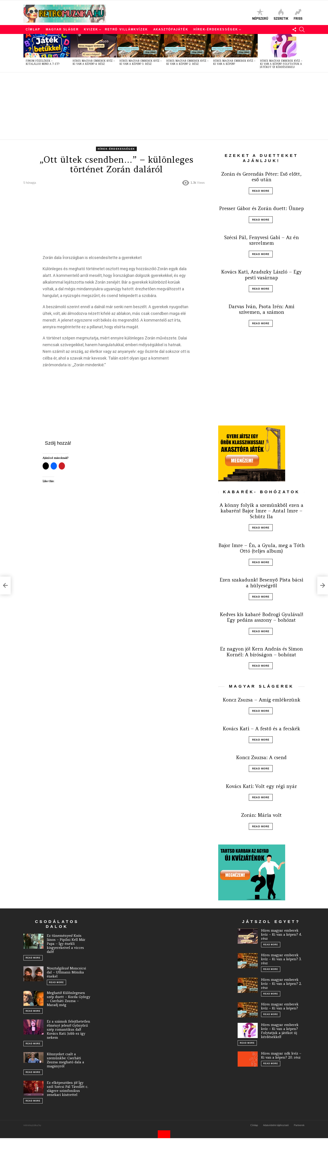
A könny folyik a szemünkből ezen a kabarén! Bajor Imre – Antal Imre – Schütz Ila (261, 511)
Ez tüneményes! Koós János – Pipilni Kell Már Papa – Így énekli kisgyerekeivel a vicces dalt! (66, 943)
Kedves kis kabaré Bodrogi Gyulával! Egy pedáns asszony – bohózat (261, 617)
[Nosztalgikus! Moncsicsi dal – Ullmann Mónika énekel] (33, 973)
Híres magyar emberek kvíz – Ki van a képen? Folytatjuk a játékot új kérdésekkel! (281, 64)
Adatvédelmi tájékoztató (276, 1125)
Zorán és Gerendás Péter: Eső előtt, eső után (261, 177)
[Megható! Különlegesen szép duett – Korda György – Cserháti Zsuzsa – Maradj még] (33, 998)
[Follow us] (294, 29)
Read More (260, 191)
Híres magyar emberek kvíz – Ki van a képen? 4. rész (94, 62)
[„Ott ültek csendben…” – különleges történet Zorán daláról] (5, 585)
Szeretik (281, 18)
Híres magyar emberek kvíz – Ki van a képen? (234, 62)
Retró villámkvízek (126, 29)
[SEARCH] (302, 29)
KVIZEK (91, 29)
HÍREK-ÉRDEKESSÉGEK (215, 29)
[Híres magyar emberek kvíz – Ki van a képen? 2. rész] (187, 45)
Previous (25, 53)
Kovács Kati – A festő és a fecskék (261, 729)
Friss (298, 18)
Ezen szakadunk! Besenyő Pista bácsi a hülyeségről (261, 582)
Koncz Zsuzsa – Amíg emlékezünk (261, 700)
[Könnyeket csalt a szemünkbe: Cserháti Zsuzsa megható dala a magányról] (33, 1057)
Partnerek (299, 1125)
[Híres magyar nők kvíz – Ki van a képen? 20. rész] (248, 1059)
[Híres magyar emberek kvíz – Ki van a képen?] (234, 45)
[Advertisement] (157, 106)
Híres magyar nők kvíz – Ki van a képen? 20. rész (281, 1055)
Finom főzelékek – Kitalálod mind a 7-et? (42, 62)
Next (302, 53)
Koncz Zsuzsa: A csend (261, 757)
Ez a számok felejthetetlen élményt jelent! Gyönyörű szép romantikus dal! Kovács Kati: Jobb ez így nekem (68, 1029)
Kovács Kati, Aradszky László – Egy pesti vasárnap (261, 274)
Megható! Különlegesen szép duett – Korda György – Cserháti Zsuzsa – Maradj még (68, 999)
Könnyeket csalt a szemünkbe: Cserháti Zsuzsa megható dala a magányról (65, 1060)
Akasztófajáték (170, 29)
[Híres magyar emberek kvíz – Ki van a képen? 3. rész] (140, 45)
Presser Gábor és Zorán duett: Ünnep (261, 208)
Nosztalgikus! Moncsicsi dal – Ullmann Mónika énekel (66, 972)
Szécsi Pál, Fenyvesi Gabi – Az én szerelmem (261, 240)
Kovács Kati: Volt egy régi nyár (261, 786)
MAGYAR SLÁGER (62, 29)
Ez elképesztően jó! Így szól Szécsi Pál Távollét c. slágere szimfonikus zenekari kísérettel (67, 1088)
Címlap (33, 29)
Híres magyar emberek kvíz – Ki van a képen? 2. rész (187, 62)
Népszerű (260, 18)
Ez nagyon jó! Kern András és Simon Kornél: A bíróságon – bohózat (261, 651)
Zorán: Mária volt (261, 815)
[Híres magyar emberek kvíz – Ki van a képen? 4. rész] (93, 45)
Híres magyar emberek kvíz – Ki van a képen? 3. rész (140, 62)
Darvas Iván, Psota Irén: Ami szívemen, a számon (261, 309)
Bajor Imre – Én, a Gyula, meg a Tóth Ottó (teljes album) (261, 548)
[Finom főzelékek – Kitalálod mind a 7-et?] (46, 45)
